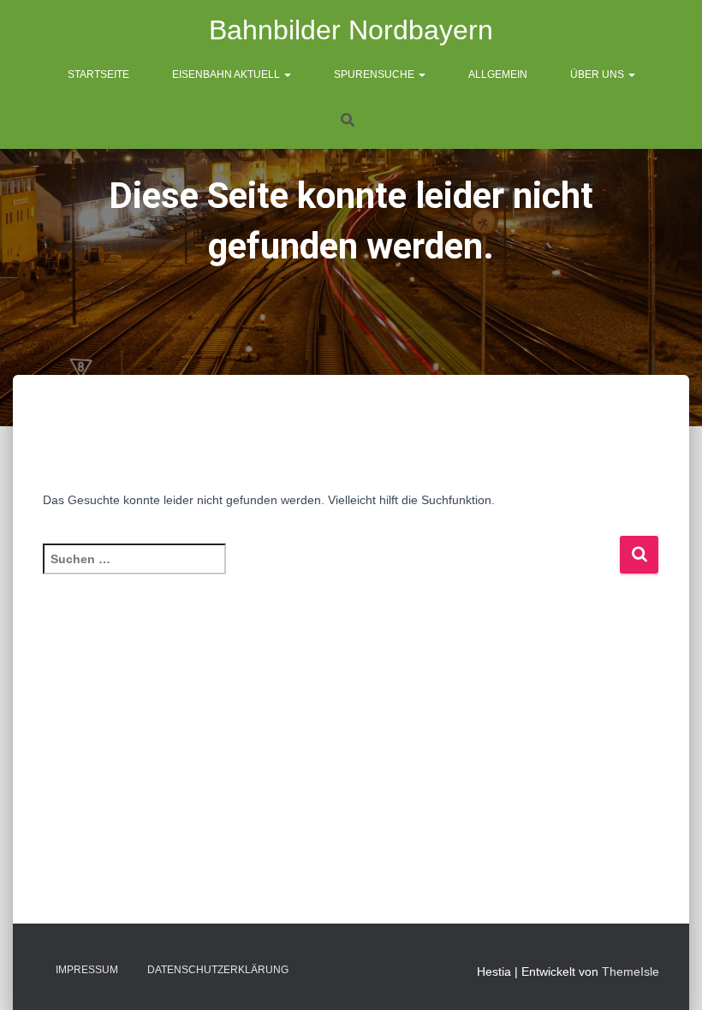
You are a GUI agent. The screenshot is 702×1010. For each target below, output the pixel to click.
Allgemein (497, 74)
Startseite (98, 74)
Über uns (598, 74)
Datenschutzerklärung (218, 970)
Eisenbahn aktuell (227, 74)
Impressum (87, 970)
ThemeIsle (630, 971)
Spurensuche (375, 74)
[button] (287, 74)
